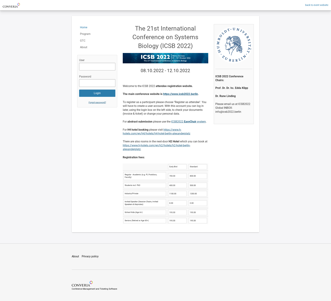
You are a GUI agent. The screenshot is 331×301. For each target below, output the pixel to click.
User (81, 60)
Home (83, 27)
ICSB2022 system (188, 121)
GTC (82, 40)
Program (85, 34)
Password (85, 76)
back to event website (316, 5)
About (83, 47)
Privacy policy (90, 256)
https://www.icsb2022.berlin (180, 94)
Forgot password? (97, 102)
